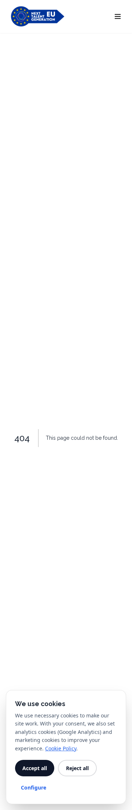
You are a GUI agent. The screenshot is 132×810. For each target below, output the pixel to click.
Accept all (34, 768)
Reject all (77, 768)
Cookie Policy (60, 748)
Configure (33, 787)
